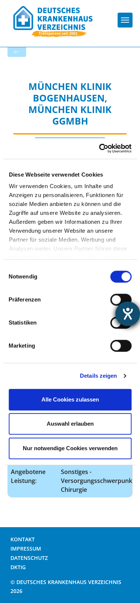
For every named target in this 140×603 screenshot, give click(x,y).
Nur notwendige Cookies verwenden (70, 448)
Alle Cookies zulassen (70, 399)
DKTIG (18, 567)
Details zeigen (98, 376)
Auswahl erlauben (70, 423)
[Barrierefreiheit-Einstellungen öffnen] (127, 314)
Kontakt (22, 539)
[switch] (120, 300)
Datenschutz (29, 557)
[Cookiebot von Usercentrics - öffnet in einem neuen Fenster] (99, 148)
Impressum (25, 548)
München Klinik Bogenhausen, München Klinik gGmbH (70, 104)
